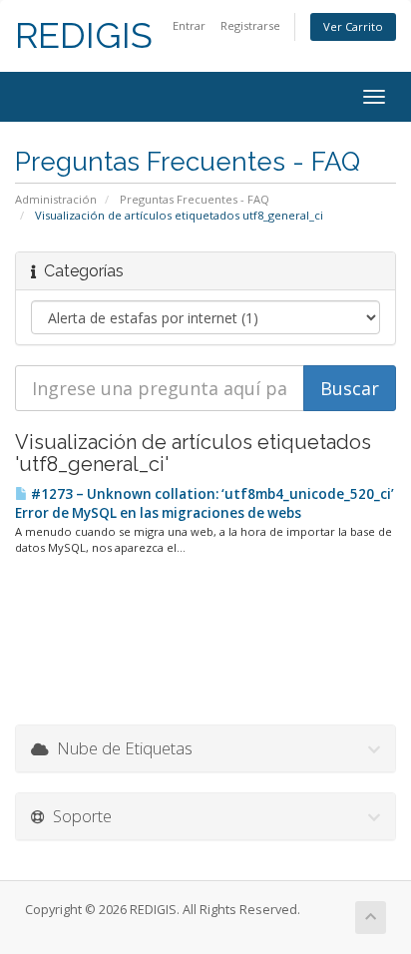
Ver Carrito (353, 26)
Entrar (189, 25)
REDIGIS (84, 35)
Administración (56, 199)
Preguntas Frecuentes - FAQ (194, 199)
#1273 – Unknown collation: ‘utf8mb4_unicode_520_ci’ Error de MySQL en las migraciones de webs (204, 503)
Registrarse (250, 25)
